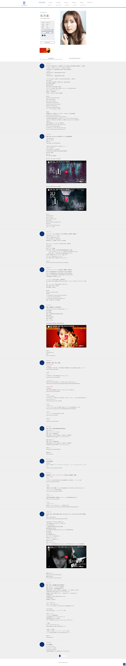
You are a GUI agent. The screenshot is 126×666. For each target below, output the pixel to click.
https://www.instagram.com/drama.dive (60, 295)
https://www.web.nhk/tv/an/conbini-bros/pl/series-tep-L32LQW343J (57, 262)
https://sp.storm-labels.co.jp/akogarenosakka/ (54, 574)
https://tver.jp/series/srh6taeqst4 (54, 126)
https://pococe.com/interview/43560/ (52, 421)
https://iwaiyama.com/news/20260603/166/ (53, 449)
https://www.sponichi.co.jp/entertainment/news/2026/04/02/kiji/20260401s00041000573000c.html (62, 506)
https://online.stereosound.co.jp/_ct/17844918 (54, 400)
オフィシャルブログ (47, 30)
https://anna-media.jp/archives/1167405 (53, 481)
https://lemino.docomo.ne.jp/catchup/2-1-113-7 (58, 129)
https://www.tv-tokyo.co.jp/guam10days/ (53, 97)
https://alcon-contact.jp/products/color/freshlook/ (54, 467)
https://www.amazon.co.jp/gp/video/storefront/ (59, 116)
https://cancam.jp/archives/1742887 (52, 369)
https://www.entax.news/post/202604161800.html (54, 491)
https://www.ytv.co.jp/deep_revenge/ (52, 292)
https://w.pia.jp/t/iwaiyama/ (50, 610)
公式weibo (47, 32)
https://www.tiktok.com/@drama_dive (59, 298)
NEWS (51, 58)
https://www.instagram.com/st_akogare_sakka (54, 577)
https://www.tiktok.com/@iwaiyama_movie (53, 225)
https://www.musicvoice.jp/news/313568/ (53, 377)
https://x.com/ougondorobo (50, 355)
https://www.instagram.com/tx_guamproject (53, 104)
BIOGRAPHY (75, 58)
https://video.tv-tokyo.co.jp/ (61, 127)
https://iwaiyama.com (49, 215)
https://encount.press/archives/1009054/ (53, 391)
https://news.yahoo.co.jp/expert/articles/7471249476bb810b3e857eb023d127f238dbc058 (61, 408)
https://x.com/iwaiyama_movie (51, 218)
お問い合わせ (47, 42)
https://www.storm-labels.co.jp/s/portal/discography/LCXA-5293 (56, 518)
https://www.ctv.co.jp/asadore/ (51, 649)
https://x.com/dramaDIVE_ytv (56, 296)
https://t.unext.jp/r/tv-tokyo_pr (55, 115)
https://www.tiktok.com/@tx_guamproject (53, 107)
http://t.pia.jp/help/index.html (63, 632)
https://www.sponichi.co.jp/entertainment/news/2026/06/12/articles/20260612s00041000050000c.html (63, 383)
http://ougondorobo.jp (50, 352)
